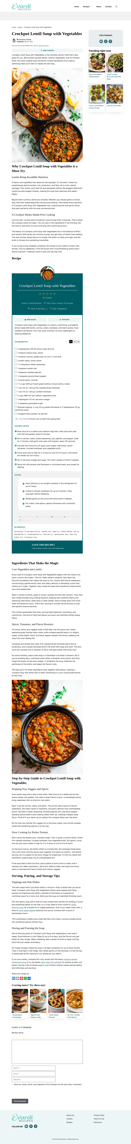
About (98, 7)
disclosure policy (44, 45)
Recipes (86, 7)
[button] (116, 6)
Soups (20, 27)
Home (76, 7)
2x (75, 342)
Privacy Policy (99, 1115)
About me (70, 1115)
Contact (108, 7)
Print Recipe (31, 319)
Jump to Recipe (48, 50)
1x (71, 342)
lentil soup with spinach (51, 962)
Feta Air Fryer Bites (114, 106)
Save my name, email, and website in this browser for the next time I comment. (48, 1084)
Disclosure (98, 1122)
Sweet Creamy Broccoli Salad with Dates (114, 76)
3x (78, 342)
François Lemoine (25, 39)
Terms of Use (99, 1119)
